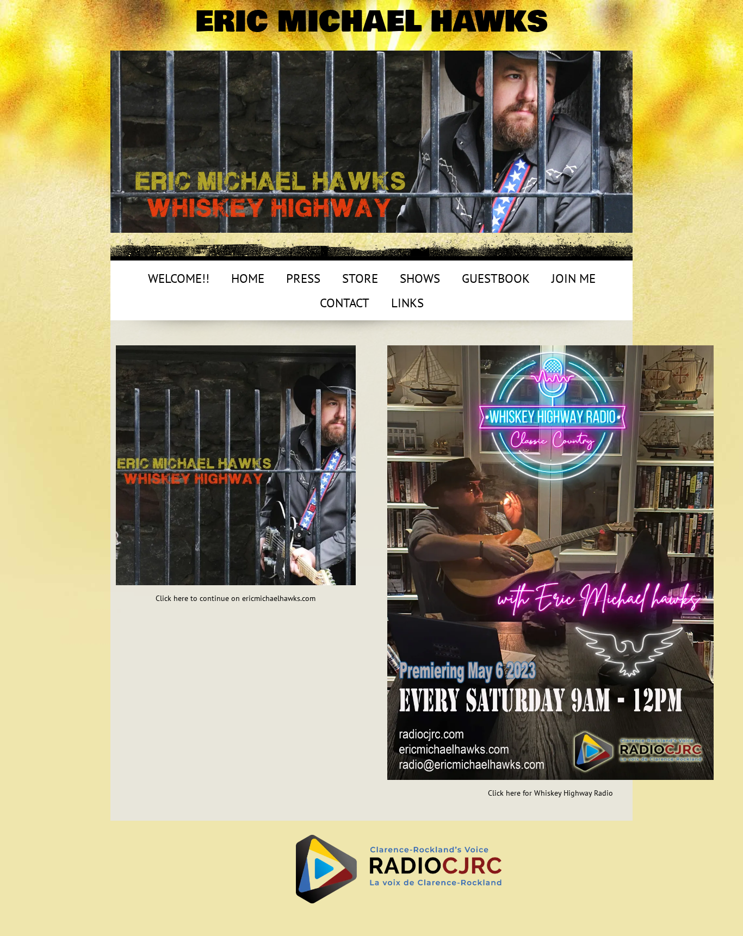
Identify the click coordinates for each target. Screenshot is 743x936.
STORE (360, 278)
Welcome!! (178, 278)
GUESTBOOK (496, 278)
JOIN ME (574, 278)
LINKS (407, 303)
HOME (247, 278)
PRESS (303, 278)
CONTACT (344, 303)
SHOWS (420, 278)
